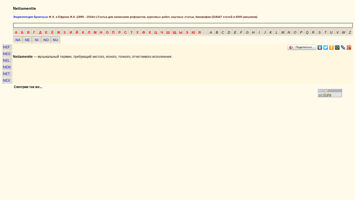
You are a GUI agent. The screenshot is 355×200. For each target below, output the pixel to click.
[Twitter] (326, 47)
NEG (6, 54)
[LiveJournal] (343, 47)
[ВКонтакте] (320, 47)
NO (46, 40)
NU (55, 40)
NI (36, 40)
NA (18, 40)
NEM (7, 67)
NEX (6, 80)
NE (27, 40)
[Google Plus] (349, 47)
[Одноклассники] (331, 47)
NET (6, 74)
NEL (6, 60)
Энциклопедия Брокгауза (30, 16)
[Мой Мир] (337, 47)
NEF (6, 47)
